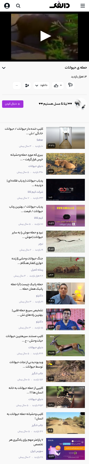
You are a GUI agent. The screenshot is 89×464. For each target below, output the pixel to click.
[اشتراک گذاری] (27, 85)
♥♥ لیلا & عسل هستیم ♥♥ (55, 104)
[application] (44, 37)
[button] (45, 36)
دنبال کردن (11, 104)
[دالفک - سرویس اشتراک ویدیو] (62, 6)
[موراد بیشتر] (16, 85)
